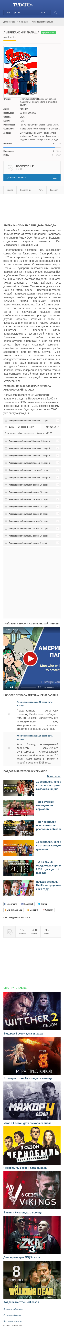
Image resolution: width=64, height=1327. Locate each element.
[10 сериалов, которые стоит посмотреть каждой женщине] (18, 795)
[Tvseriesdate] (21, 5)
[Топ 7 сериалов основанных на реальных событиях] (18, 836)
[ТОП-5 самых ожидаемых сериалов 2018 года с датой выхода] (18, 875)
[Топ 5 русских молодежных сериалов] (18, 815)
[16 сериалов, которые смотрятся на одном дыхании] (18, 856)
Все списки (54, 776)
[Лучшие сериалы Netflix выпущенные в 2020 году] (18, 895)
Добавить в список (17, 177)
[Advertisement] (29, 207)
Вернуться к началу (12, 1321)
